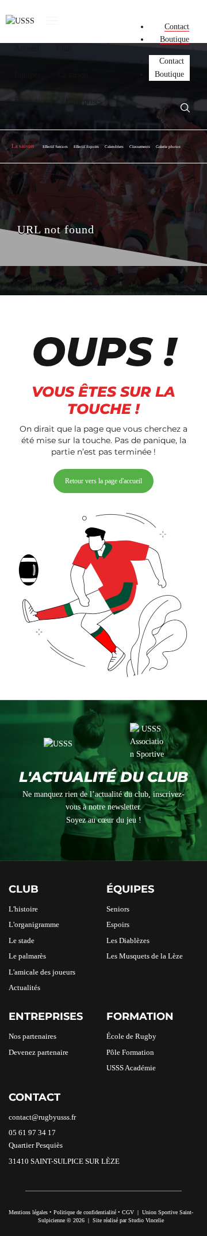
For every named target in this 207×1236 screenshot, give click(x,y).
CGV (128, 1212)
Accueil (26, 48)
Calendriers (114, 146)
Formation (31, 101)
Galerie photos (168, 146)
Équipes (27, 75)
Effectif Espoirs (86, 146)
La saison (72, 75)
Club (64, 48)
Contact (176, 26)
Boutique (174, 39)
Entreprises (84, 101)
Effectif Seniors (55, 146)
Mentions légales (28, 1212)
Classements (139, 146)
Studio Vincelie (146, 1220)
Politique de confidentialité (84, 1212)
